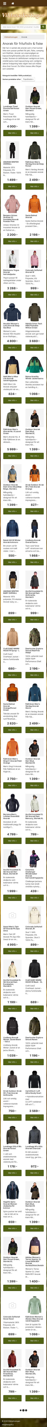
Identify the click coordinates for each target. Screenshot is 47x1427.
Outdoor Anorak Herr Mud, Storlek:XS (32, 761)
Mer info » (12, 133)
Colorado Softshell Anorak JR (33, 927)
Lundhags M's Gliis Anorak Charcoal (33, 1147)
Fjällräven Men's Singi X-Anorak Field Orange (12, 761)
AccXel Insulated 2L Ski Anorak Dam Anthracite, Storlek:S (34, 594)
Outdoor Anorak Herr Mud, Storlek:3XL (32, 1371)
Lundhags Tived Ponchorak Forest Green (11, 108)
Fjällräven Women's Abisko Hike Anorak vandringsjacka (34, 1319)
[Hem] (12, 3)
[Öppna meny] (4, 3)
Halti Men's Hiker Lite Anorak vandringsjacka (10, 378)
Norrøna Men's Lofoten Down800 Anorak (11, 816)
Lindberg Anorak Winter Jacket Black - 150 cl (12, 1039)
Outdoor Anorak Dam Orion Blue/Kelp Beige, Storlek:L (12, 487)
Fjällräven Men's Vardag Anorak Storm (32, 706)
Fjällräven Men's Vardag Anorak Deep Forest (34, 164)
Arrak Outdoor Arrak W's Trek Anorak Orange (34, 487)
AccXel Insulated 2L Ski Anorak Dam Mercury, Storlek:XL (34, 816)
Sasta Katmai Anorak (31, 216)
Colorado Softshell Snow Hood (11, 1318)
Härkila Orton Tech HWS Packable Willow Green (33, 325)
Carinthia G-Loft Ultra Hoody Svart (33, 1092)
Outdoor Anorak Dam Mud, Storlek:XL (32, 431)
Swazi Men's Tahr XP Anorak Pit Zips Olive (11, 928)
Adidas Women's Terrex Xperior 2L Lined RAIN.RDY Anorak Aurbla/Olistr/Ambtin (34, 1261)
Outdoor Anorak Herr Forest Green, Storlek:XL (11, 1259)
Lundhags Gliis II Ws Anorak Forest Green (12, 1148)
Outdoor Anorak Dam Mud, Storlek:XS (32, 1204)
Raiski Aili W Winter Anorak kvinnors (11, 541)
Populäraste (27, 79)
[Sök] (43, 27)
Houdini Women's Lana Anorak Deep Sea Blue (11, 325)
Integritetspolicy (8, 1425)
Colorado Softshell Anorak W (33, 271)
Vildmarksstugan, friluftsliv (23, 15)
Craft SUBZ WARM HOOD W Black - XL (33, 981)
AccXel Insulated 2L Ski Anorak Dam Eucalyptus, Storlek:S (12, 983)
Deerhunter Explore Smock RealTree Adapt (34, 650)
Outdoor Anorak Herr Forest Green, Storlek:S (33, 108)
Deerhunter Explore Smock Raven (34, 1038)
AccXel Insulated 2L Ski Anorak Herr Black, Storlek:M (12, 872)
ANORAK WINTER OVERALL (11, 163)
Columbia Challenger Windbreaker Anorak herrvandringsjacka (34, 874)
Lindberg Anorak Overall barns (32, 541)
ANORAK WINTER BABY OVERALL (11, 592)
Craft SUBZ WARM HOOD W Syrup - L (11, 649)
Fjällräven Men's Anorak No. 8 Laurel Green (12, 431)
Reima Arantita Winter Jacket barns (34, 377)
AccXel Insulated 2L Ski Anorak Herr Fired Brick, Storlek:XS (12, 1372)
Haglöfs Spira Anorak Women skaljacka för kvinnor (10, 1205)
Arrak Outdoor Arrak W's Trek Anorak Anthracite (12, 1093)
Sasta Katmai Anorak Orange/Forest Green (9, 707)
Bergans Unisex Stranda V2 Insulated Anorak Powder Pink (11, 218)
